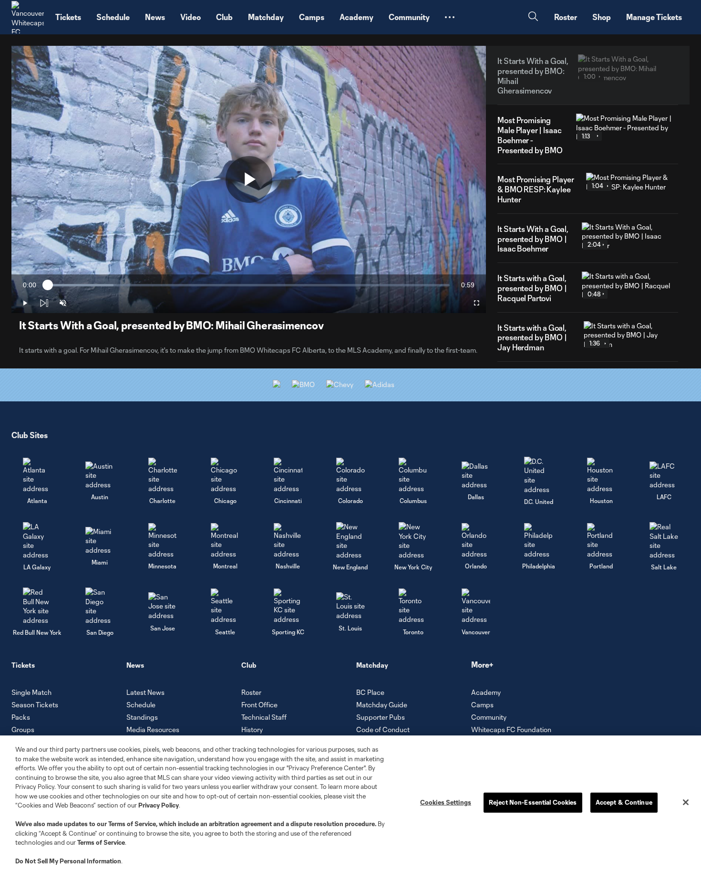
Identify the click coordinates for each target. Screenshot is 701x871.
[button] (449, 17)
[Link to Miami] (99, 541)
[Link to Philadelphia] (538, 541)
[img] (43, 303)
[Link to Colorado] (350, 475)
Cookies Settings (445, 802)
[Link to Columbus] (413, 475)
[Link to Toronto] (413, 606)
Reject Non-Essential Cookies (533, 802)
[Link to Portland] (601, 541)
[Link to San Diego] (99, 606)
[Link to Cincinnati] (288, 475)
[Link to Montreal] (225, 541)
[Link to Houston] (601, 475)
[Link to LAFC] (663, 476)
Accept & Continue (624, 802)
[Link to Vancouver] (476, 606)
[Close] (685, 802)
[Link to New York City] (413, 540)
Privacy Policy (158, 805)
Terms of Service (132, 824)
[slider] (249, 285)
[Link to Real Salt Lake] (663, 540)
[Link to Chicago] (225, 475)
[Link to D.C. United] (538, 475)
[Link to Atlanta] (37, 475)
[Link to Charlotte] (162, 475)
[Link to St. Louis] (350, 606)
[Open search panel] (533, 17)
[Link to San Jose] (162, 606)
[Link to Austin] (99, 476)
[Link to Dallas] (476, 476)
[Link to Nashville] (288, 541)
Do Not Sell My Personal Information (68, 861)
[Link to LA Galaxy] (37, 540)
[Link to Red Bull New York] (37, 606)
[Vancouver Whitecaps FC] (27, 17)
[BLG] (379, 384)
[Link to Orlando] (476, 541)
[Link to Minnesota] (162, 541)
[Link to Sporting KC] (288, 606)
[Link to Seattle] (225, 606)
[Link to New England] (350, 540)
